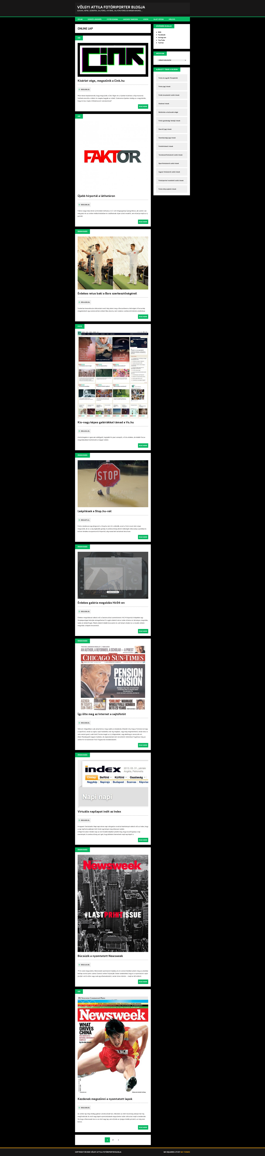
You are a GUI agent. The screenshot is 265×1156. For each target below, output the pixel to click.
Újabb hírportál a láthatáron (96, 196)
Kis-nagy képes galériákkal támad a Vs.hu (106, 422)
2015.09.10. (85, 89)
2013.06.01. (85, 723)
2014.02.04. (85, 302)
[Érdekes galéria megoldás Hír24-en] (113, 597)
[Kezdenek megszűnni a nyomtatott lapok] (113, 1093)
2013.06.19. (85, 611)
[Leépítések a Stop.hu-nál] (113, 506)
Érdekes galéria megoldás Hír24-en (101, 603)
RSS (159, 32)
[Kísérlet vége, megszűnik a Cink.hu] (113, 75)
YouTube (161, 40)
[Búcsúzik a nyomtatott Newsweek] (113, 950)
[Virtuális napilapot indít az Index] (113, 806)
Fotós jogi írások (164, 86)
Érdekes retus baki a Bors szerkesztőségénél (107, 293)
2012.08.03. (85, 1108)
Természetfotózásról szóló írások (170, 155)
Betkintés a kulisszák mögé (168, 112)
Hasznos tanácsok (130, 19)
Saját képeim (159, 19)
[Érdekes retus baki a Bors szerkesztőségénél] (113, 288)
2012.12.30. (85, 965)
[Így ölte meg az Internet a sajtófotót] (113, 709)
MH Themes (185, 1152)
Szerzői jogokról (95, 19)
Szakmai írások (164, 104)
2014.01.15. (85, 431)
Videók (145, 19)
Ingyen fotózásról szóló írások (169, 172)
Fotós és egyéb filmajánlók (168, 78)
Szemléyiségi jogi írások (167, 138)
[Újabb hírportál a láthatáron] (113, 191)
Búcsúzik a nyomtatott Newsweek (100, 956)
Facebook (161, 35)
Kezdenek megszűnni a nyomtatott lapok (105, 1099)
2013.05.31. (85, 820)
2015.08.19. (85, 205)
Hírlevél (172, 19)
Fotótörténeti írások (166, 146)
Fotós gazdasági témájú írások (169, 121)
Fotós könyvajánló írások (167, 189)
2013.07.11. (85, 520)
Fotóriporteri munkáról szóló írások (171, 180)
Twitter (161, 43)
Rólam (80, 19)
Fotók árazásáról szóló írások (169, 95)
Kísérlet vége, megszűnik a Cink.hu (101, 81)
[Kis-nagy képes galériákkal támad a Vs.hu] (113, 417)
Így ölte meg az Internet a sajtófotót (102, 714)
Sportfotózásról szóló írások (169, 163)
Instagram (162, 37)
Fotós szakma (112, 19)
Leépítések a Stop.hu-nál (94, 511)
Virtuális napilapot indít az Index (99, 811)
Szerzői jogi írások (165, 129)
